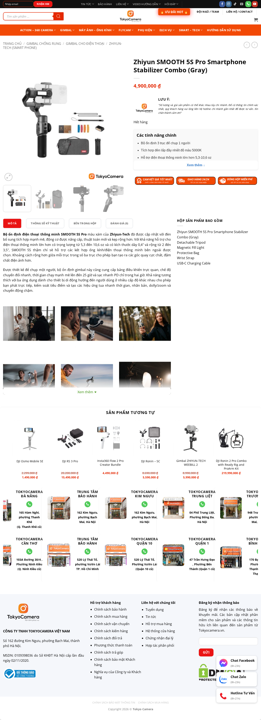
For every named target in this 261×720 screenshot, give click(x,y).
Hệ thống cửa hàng (160, 631)
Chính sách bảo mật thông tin (113, 702)
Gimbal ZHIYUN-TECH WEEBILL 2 (191, 463)
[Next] (120, 119)
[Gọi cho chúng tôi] (248, 4)
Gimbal (66, 30)
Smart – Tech (189, 30)
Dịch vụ (165, 30)
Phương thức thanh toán (113, 645)
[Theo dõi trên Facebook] (222, 4)
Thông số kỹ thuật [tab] (45, 223)
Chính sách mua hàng (110, 616)
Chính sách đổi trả (108, 638)
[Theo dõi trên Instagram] (229, 4)
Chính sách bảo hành (110, 609)
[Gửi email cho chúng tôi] (242, 4)
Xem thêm (194, 165)
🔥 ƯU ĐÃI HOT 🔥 (174, 12)
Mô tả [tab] (12, 223)
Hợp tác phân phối (160, 645)
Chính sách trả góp (108, 652)
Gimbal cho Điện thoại (85, 43)
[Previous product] (254, 45)
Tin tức (86, 4)
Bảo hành (105, 4)
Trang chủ (12, 43)
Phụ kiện (145, 30)
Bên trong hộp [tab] (85, 223)
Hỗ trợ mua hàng (159, 624)
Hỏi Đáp (170, 4)
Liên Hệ (121, 4)
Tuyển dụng (155, 609)
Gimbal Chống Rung (44, 43)
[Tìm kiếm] (58, 16)
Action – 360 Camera (36, 30)
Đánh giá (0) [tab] (119, 223)
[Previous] (10, 119)
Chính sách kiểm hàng (111, 631)
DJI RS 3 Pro (70, 461)
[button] (256, 19)
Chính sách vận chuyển (111, 624)
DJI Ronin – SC (150, 461)
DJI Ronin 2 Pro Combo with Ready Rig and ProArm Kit (231, 464)
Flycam (125, 30)
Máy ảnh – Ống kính (95, 30)
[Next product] (247, 45)
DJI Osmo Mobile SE (30, 461)
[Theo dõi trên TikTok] (235, 4)
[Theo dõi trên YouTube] (255, 4)
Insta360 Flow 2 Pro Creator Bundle (110, 463)
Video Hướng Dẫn (145, 4)
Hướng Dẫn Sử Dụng (224, 30)
